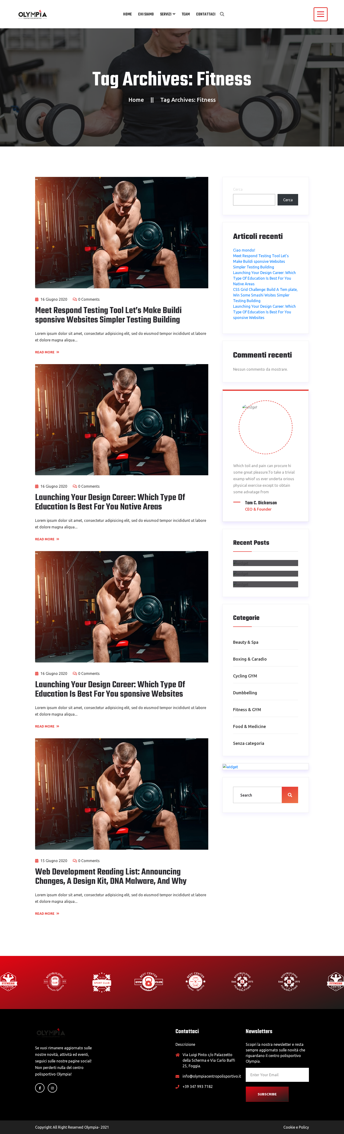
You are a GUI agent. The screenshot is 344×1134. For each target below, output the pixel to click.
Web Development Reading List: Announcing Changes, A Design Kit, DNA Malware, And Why (111, 877)
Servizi (165, 14)
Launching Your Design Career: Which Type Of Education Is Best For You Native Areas (110, 502)
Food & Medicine (249, 726)
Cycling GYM (245, 675)
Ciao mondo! (244, 250)
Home (127, 14)
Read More (45, 352)
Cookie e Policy (296, 1127)
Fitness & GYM (247, 709)
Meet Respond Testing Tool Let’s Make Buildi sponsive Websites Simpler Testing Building (108, 315)
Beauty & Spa (245, 642)
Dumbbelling (245, 692)
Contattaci (205, 14)
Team (186, 14)
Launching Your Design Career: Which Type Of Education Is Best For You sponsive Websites (110, 689)
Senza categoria (248, 743)
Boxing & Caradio (250, 659)
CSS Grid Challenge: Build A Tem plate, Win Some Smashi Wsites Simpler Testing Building (265, 295)
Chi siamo (146, 14)
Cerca (238, 189)
